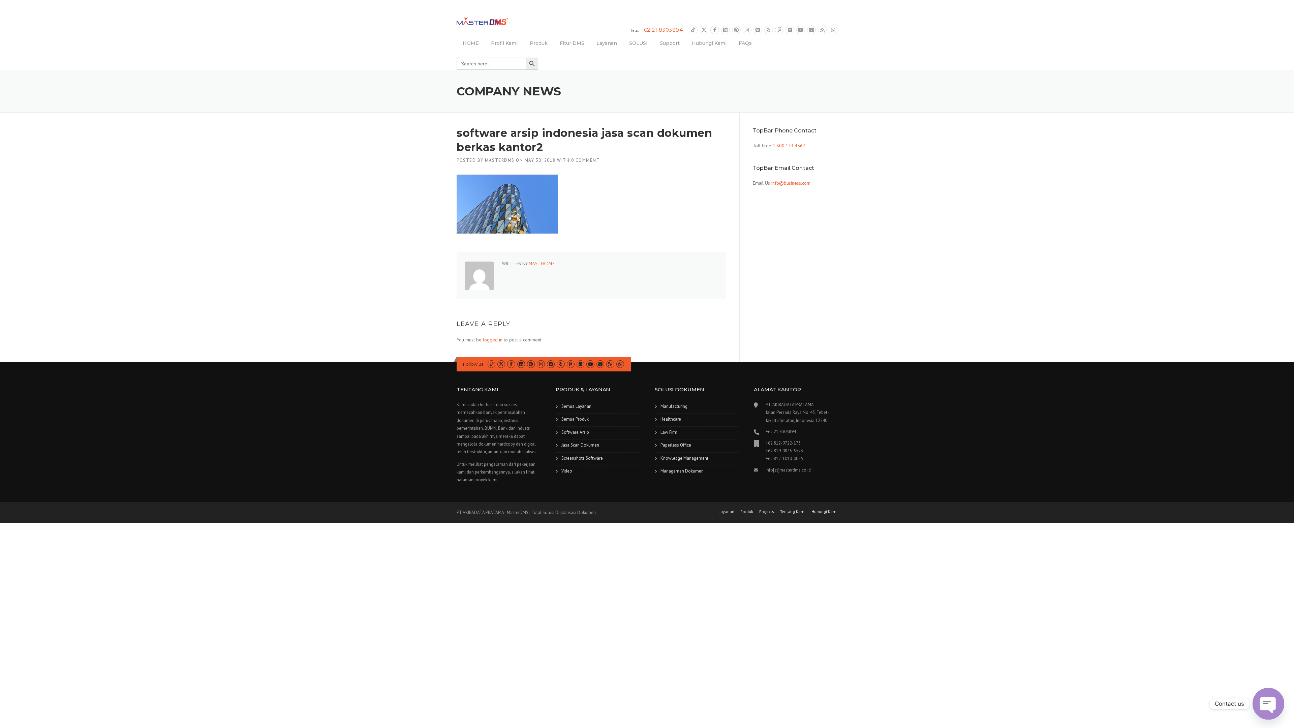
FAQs (745, 43)
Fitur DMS (572, 43)
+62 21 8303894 (662, 30)
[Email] (811, 30)
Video (566, 471)
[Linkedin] (725, 30)
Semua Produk (575, 419)
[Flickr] (789, 30)
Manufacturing (673, 406)
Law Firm (668, 432)
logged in (492, 340)
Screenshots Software (582, 458)
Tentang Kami (792, 512)
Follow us (473, 364)
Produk (539, 43)
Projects (766, 512)
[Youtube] (800, 30)
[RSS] (822, 30)
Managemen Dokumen (682, 471)
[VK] (757, 30)
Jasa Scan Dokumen (580, 445)
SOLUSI (638, 43)
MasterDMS (500, 160)
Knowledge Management (684, 458)
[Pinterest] (736, 30)
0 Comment (585, 160)
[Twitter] (704, 30)
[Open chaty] (1268, 704)
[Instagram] (747, 30)
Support (670, 43)
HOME (471, 43)
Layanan (606, 43)
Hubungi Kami (709, 43)
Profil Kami (504, 43)
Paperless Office (675, 445)
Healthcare (670, 419)
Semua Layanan (576, 406)
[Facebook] (714, 30)
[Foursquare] (779, 30)
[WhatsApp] (833, 30)
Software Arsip (575, 432)
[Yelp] (768, 30)
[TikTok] (693, 30)
